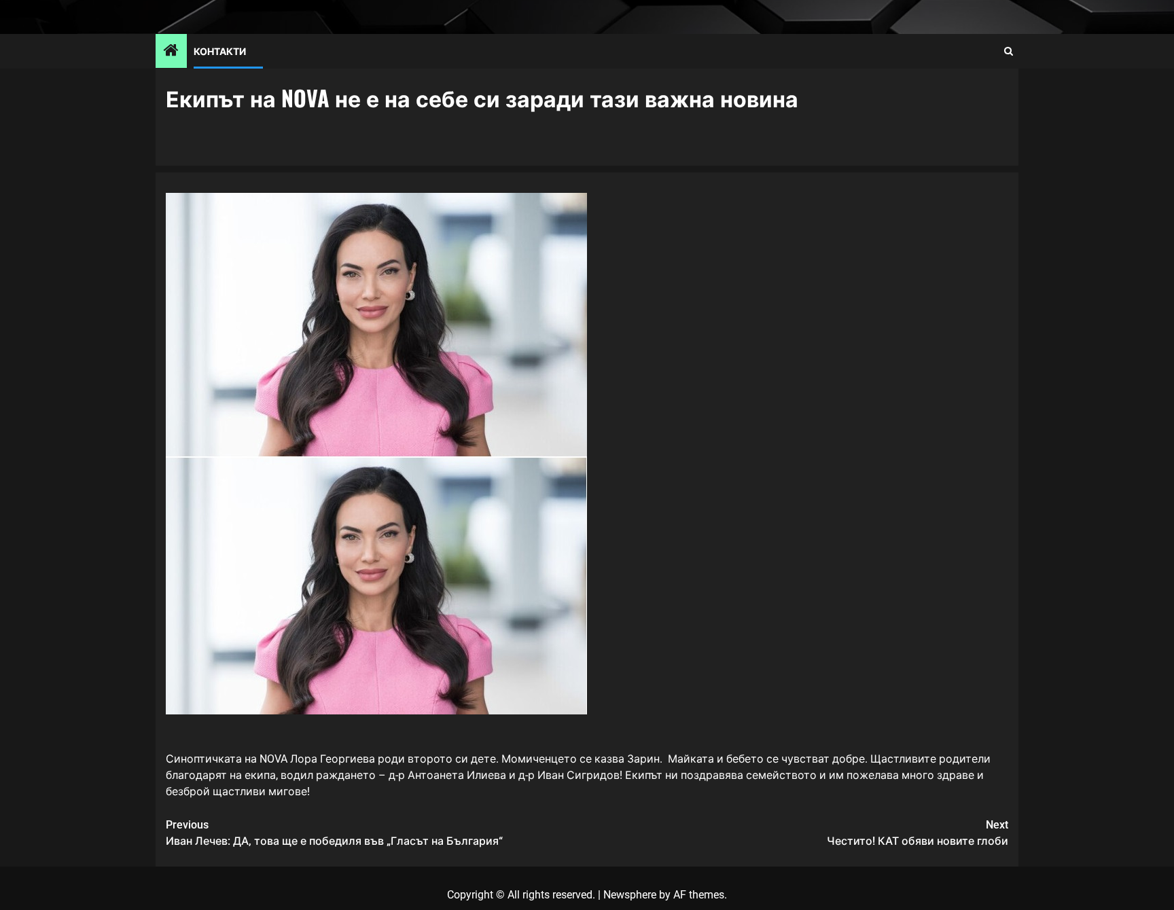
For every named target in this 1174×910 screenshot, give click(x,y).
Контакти (220, 50)
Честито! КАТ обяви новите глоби (917, 833)
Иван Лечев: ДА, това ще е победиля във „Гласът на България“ (334, 833)
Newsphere (629, 894)
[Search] (1008, 51)
